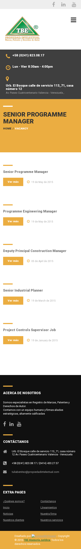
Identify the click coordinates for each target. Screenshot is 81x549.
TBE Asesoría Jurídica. (37, 540)
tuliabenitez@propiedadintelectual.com (35, 471)
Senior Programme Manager (25, 172)
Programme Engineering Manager (30, 211)
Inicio (6, 507)
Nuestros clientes (13, 520)
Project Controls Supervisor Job (29, 330)
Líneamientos (48, 507)
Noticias (8, 513)
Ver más (13, 181)
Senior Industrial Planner (23, 290)
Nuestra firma (48, 513)
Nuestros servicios (51, 520)
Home (7, 128)
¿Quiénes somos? (14, 501)
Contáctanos (48, 501)
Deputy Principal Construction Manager (34, 251)
